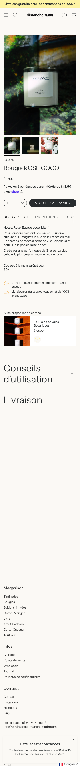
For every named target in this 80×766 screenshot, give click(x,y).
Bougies (9, 159)
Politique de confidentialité (22, 677)
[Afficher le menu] (5, 15)
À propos (10, 655)
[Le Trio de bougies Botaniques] (17, 331)
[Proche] (73, 739)
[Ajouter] (37, 339)
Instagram (11, 702)
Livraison (23, 400)
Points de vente (14, 660)
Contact (9, 697)
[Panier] (73, 15)
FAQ (7, 713)
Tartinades (11, 596)
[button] (69, 764)
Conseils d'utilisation (28, 373)
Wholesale (11, 666)
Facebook (10, 708)
